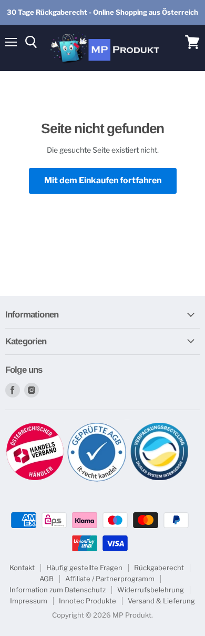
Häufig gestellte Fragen (84, 567)
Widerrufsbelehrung (150, 589)
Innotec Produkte (87, 601)
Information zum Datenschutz (57, 589)
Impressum (28, 601)
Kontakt (22, 567)
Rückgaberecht (159, 567)
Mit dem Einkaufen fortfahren (102, 180)
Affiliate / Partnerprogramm (110, 578)
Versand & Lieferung (161, 601)
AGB (46, 578)
